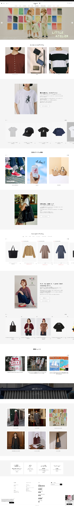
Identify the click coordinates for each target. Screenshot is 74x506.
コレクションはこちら (45, 216)
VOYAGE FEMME (44, 236)
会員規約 (15, 490)
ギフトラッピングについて (29, 491)
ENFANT (33, 236)
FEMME (26, 236)
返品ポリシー (27, 489)
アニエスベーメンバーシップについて (30, 487)
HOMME (30, 236)
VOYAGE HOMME (50, 236)
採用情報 (15, 485)
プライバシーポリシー (16, 491)
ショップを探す (37, 393)
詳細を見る (17, 471)
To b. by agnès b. (38, 236)
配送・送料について (28, 490)
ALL (23, 236)
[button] (67, 3)
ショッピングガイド (28, 485)
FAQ (26, 486)
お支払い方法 (27, 488)
